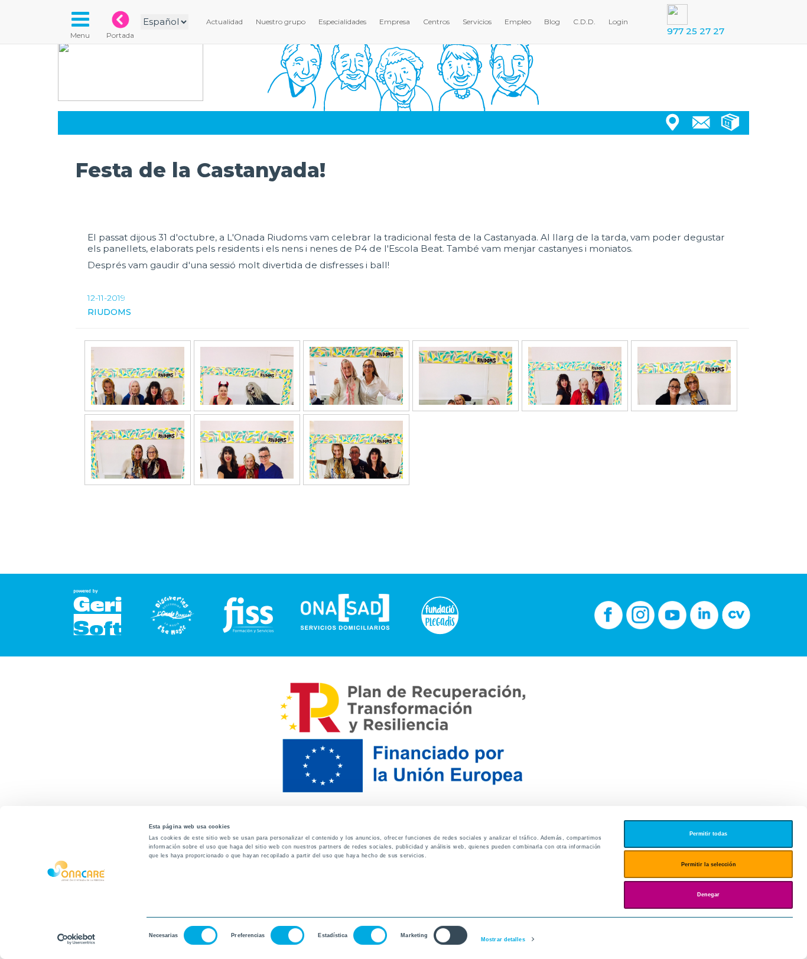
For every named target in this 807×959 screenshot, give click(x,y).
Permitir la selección (708, 864)
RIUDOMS (109, 312)
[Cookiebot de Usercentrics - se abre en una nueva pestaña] (76, 939)
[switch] (287, 935)
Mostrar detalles (503, 939)
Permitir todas (708, 834)
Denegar (708, 895)
